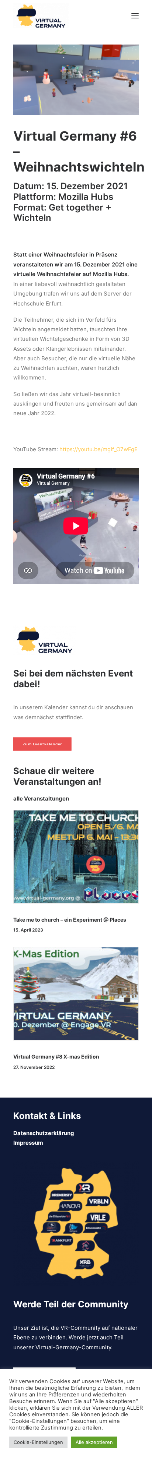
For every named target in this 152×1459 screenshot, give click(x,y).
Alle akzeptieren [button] (94, 1442)
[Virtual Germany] (41, 15)
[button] (135, 16)
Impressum (28, 1142)
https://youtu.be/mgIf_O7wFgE (98, 449)
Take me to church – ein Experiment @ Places (69, 919)
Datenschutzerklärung (43, 1133)
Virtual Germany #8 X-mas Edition (56, 1056)
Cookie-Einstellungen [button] (38, 1442)
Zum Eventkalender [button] (42, 744)
